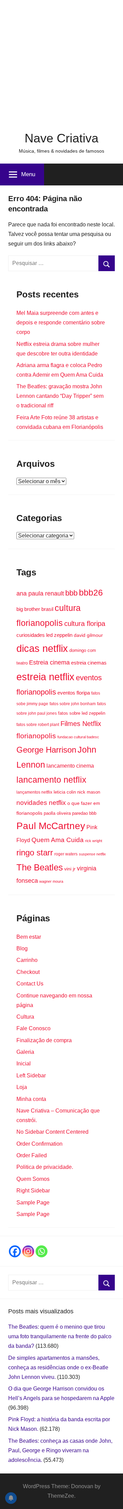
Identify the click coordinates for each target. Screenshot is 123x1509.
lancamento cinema (70, 766)
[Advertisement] (61, 61)
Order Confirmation (39, 1144)
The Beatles (39, 867)
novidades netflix (41, 802)
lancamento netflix (51, 779)
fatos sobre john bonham (73, 703)
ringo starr (34, 852)
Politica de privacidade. (44, 1167)
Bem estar (28, 937)
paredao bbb (84, 813)
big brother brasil (34, 609)
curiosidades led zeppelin (44, 635)
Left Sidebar (31, 1075)
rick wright (93, 841)
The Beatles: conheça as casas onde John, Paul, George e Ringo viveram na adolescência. (60, 1450)
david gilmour (88, 635)
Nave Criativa (61, 138)
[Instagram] (28, 1251)
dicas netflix (42, 648)
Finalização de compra (44, 1040)
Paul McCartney (50, 826)
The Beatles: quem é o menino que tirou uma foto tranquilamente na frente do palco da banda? (59, 1336)
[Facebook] (15, 1251)
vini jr (70, 868)
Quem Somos (33, 1179)
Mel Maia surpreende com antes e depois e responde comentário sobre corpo (60, 322)
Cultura (25, 1017)
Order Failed (31, 1155)
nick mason (88, 792)
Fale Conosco (33, 1028)
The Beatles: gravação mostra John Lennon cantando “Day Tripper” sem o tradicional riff (60, 395)
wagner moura (51, 881)
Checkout (28, 972)
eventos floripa (73, 693)
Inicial (23, 1063)
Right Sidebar (33, 1190)
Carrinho (27, 960)
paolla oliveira (57, 813)
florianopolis (36, 736)
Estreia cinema (49, 662)
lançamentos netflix (34, 792)
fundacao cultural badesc (78, 737)
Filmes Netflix (80, 723)
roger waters (66, 854)
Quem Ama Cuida (57, 839)
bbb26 (91, 592)
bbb (71, 593)
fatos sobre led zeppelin (81, 713)
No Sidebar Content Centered (52, 1132)
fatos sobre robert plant (37, 724)
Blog (22, 948)
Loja (21, 1087)
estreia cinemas (89, 663)
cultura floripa (84, 623)
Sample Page (33, 1202)
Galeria (25, 1052)
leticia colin (65, 792)
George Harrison (46, 749)
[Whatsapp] (41, 1251)
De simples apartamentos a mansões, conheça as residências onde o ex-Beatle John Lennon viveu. (58, 1367)
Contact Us (29, 984)
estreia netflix (45, 676)
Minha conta (31, 1099)
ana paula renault (40, 593)
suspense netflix (92, 854)
